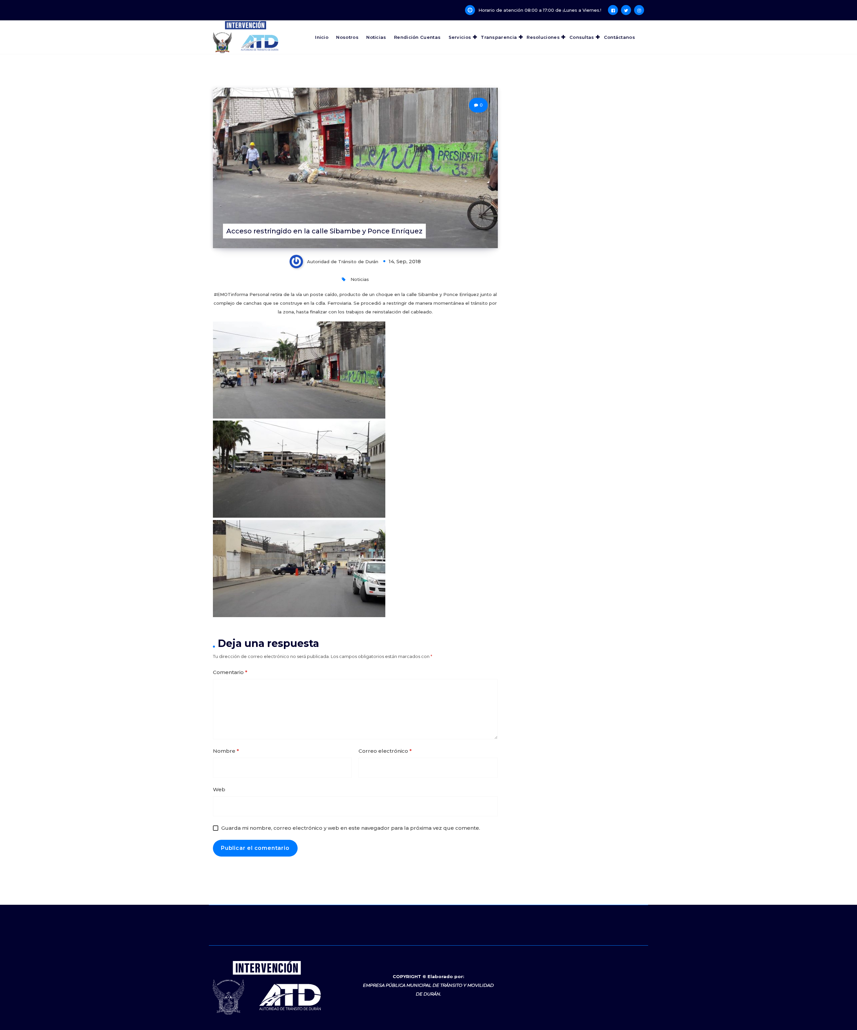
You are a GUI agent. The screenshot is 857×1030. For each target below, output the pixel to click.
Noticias (376, 37)
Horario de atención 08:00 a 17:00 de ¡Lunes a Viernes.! (539, 10)
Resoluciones (543, 37)
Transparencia (499, 37)
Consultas (581, 37)
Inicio (321, 37)
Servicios (460, 37)
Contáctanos (619, 37)
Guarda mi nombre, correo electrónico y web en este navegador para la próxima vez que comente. (350, 828)
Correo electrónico (385, 751)
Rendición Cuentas (417, 37)
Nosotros (347, 37)
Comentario (230, 672)
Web (219, 789)
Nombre (226, 751)
